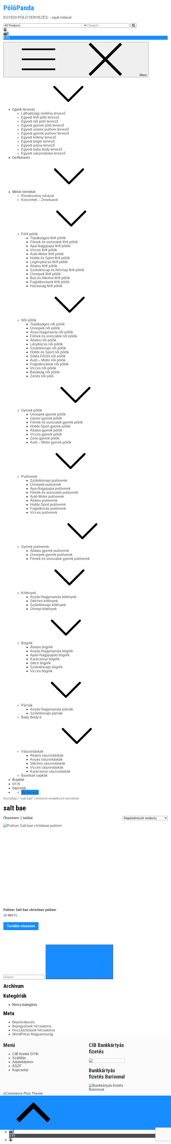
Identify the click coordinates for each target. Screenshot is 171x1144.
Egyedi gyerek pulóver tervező (45, 133)
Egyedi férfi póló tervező (40, 117)
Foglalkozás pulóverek (48, 508)
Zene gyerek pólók (44, 438)
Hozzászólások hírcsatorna (33, 1030)
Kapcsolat (19, 788)
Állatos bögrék (41, 647)
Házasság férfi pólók (46, 286)
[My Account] (5, 30)
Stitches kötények (44, 601)
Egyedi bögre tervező (38, 141)
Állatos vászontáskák (46, 755)
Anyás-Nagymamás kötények (53, 597)
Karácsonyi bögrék (45, 659)
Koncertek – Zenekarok (39, 200)
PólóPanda (18, 8)
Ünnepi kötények (43, 609)
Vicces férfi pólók (43, 250)
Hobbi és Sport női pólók (49, 352)
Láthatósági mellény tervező (43, 113)
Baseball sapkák (34, 775)
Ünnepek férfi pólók (45, 274)
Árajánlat (18, 780)
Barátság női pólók (45, 372)
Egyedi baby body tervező (41, 149)
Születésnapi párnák (46, 713)
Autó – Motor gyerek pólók (50, 442)
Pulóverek (29, 476)
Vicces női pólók (43, 368)
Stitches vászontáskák (47, 763)
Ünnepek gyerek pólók (48, 414)
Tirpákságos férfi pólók (48, 238)
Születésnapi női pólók (48, 348)
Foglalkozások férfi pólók (49, 282)
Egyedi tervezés (23, 109)
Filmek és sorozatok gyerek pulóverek (60, 559)
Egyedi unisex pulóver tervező (45, 129)
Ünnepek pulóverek (45, 484)
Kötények (28, 593)
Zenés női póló (42, 376)
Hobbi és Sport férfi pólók (50, 258)
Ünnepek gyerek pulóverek (51, 555)
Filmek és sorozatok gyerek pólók (56, 422)
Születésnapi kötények (48, 605)
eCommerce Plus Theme (23, 1093)
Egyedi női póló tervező (39, 121)
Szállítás (19, 1058)
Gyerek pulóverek (35, 547)
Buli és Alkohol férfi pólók (50, 278)
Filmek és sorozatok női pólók (53, 336)
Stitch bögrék (40, 663)
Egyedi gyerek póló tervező (42, 125)
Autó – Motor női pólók (47, 360)
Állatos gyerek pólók (46, 430)
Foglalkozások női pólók (49, 364)
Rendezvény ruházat (37, 196)
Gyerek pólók (31, 410)
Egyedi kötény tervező (38, 137)
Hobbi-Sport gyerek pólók (50, 426)
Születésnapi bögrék (46, 667)
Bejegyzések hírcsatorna (31, 1026)
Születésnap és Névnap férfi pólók (57, 270)
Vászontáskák (32, 751)
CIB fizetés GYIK (25, 1054)
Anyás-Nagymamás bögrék (51, 651)
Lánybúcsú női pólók (46, 344)
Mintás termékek (24, 192)
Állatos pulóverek (43, 500)
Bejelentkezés (23, 1022)
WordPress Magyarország (32, 1034)
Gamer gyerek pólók (46, 418)
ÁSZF (17, 1066)
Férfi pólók (29, 234)
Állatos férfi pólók (43, 266)
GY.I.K (16, 784)
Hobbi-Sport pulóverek (48, 504)
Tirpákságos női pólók (47, 324)
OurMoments (21, 157)
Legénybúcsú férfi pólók (49, 262)
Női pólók (28, 320)
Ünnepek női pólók (45, 328)
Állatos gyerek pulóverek (49, 551)
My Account (30, 792)
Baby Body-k (31, 717)
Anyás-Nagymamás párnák (51, 709)
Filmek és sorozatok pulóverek (54, 492)
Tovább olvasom (21, 926)
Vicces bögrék (41, 671)
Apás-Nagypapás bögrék (49, 655)
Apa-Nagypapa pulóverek (50, 488)
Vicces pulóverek (43, 512)
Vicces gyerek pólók (46, 434)
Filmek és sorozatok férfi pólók (54, 242)
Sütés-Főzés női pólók (47, 356)
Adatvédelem (22, 1062)
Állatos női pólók (43, 340)
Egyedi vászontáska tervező (43, 153)
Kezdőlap (10, 798)
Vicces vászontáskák (46, 767)
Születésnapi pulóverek (48, 480)
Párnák (27, 705)
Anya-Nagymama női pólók (51, 332)
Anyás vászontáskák (46, 759)
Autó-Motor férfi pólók (47, 254)
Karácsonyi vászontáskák (50, 771)
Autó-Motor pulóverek (47, 496)
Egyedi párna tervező (38, 145)
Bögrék (27, 643)
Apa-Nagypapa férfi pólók (50, 246)
